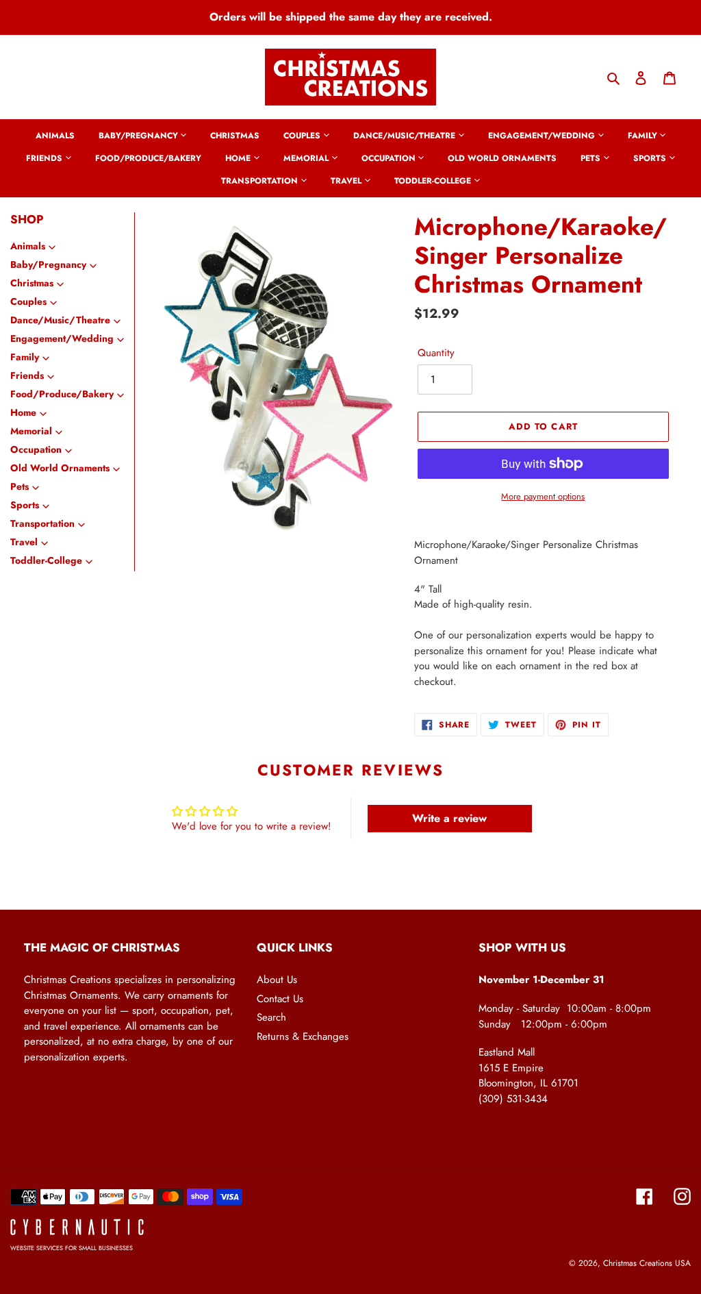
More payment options (543, 496)
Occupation (36, 449)
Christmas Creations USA (647, 1263)
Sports (24, 505)
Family (24, 357)
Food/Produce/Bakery (62, 394)
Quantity (436, 352)
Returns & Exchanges (302, 1036)
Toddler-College (46, 560)
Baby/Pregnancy (48, 264)
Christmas (31, 283)
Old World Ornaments (60, 468)
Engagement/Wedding (62, 338)
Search (271, 1017)
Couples (28, 301)
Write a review (449, 818)
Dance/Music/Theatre (60, 320)
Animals (27, 246)
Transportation (42, 523)
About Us (277, 979)
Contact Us (280, 998)
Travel (24, 542)
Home (23, 412)
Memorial (31, 431)
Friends (27, 375)
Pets (19, 486)
